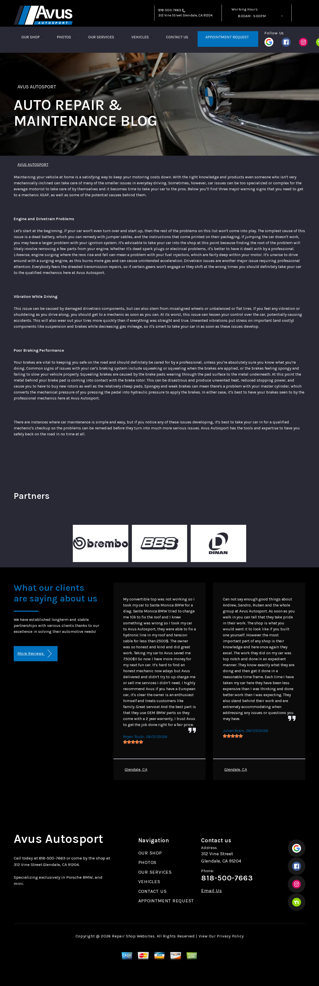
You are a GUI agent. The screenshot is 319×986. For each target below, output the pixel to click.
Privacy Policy (230, 936)
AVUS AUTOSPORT (36, 87)
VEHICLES (140, 37)
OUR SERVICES (101, 37)
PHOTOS (64, 37)
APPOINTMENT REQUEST (227, 37)
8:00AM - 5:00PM (252, 16)
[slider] (133, 742)
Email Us (211, 890)
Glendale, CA (136, 769)
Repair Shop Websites (133, 936)
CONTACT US (177, 37)
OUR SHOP (30, 37)
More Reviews (31, 653)
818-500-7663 (169, 10)
